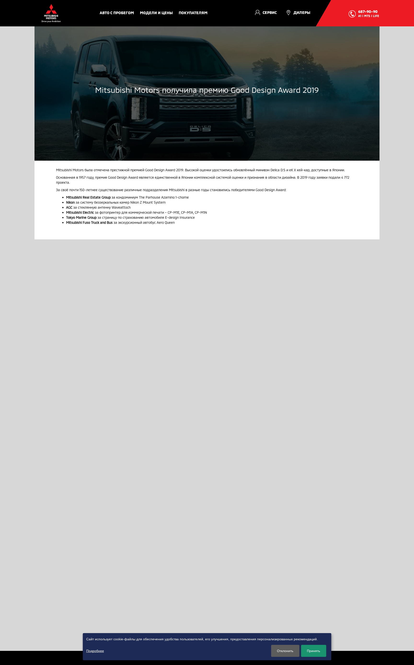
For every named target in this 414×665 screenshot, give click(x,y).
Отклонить (285, 651)
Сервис (270, 12)
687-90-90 (368, 11)
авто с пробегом (117, 12)
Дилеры (301, 12)
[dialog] (207, 646)
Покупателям (193, 12)
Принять (313, 651)
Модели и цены (156, 12)
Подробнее (95, 651)
